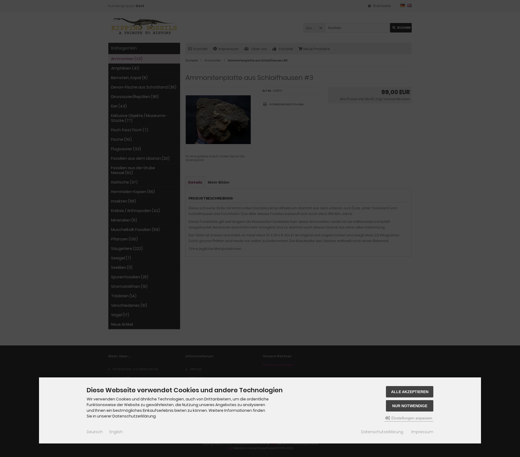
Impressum (422, 432)
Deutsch (95, 432)
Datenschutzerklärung (382, 432)
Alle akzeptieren (409, 392)
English (116, 432)
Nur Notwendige (409, 406)
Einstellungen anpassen (411, 418)
